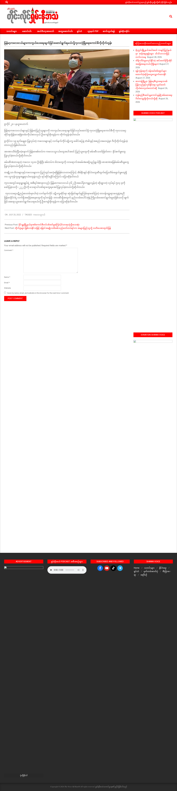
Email (7, 283)
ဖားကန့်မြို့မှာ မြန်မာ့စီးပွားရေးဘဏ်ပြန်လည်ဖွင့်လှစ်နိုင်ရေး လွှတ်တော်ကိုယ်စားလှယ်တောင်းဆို (151, 84)
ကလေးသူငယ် (39, 215)
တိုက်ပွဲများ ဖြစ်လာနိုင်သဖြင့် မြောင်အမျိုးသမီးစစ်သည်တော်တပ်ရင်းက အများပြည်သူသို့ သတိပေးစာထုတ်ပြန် (63, 228)
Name (7, 277)
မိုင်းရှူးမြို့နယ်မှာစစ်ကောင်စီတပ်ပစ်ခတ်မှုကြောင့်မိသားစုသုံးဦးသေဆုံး (49, 224)
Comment (8, 250)
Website (7, 288)
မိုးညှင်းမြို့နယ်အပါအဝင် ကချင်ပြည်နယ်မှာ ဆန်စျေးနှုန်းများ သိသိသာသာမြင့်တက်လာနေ (153, 53)
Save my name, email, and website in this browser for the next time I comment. (38, 293)
